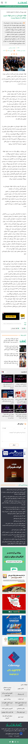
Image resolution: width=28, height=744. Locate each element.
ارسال (14, 445)
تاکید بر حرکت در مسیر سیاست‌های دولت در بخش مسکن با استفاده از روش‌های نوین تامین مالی (14, 497)
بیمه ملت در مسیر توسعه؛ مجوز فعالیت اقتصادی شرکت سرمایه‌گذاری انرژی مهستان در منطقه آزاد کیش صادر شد (16, 6)
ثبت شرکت (21, 699)
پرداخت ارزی (7, 699)
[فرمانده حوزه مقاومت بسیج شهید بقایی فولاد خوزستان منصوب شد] (22, 356)
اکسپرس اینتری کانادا (7, 709)
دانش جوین (21, 688)
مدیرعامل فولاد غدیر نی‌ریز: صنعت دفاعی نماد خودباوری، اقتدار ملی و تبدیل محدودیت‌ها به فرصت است (13, 525)
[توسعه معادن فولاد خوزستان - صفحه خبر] (14, 582)
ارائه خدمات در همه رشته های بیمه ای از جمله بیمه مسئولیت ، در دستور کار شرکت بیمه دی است (14, 508)
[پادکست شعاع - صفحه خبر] (14, 559)
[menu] (6, 2)
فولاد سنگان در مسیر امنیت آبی (18, 530)
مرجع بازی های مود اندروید (7, 717)
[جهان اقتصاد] (22, 3)
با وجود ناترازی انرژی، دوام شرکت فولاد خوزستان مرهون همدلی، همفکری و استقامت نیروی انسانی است (11, 348)
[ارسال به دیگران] (14, 54)
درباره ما (11, 736)
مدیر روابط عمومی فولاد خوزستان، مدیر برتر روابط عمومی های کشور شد (11, 363)
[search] (2, 2)
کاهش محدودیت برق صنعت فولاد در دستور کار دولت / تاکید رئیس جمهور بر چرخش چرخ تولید (13, 512)
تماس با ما (16, 736)
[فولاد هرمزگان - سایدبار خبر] (14, 470)
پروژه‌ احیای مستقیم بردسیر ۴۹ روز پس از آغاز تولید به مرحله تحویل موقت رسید (13, 536)
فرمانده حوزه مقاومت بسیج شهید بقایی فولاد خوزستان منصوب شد (11, 354)
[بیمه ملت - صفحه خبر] (14, 664)
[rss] (18, 742)
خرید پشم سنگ (21, 712)
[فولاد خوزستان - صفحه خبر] (14, 604)
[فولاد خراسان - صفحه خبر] (14, 625)
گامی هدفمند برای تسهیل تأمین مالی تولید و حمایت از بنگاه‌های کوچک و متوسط (13, 493)
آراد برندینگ (21, 694)
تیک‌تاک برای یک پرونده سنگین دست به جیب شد (14, 539)
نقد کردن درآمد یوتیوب (7, 712)
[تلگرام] (12, 54)
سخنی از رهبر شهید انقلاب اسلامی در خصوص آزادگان (13, 532)
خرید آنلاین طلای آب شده (7, 704)
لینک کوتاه (25, 324)
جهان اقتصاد (4, 729)
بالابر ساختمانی (21, 709)
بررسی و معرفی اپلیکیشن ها (7, 688)
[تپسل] (3, 313)
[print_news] (16, 54)
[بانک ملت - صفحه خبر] (14, 641)
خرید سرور (20, 717)
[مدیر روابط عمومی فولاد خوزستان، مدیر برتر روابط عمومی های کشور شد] (22, 363)
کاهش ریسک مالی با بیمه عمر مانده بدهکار (16, 490)
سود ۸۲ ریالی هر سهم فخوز (19, 516)
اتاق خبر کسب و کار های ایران (7, 694)
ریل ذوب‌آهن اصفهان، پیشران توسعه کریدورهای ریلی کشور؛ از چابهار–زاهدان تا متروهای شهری (13, 543)
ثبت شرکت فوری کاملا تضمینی (20, 704)
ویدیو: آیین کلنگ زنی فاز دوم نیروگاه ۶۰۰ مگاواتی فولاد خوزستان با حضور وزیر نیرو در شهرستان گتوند (10, 340)
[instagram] (15, 742)
